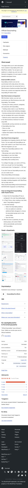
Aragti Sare (4, 370)
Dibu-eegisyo (6, 46)
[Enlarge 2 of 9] (11, 242)
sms (17, 366)
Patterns (17, 437)
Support (3, 444)
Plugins (16, 434)
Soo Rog (4, 36)
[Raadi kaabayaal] (16, 16)
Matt (3, 456)
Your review (4, 394)
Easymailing (7, 33)
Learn (2, 442)
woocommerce (22, 366)
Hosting (3, 434)
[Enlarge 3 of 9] (11, 252)
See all (25, 394)
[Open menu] (25, 2)
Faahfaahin (6, 42)
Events (16, 444)
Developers (4, 447)
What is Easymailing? (6, 313)
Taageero (5, 57)
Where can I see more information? (10, 317)
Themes (17, 432)
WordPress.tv (5, 449)
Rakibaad (5, 50)
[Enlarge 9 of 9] (24, 275)
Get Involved (18, 442)
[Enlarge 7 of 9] (24, 256)
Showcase (17, 429)
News (2, 432)
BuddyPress (5, 462)
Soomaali (7, 468)
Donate (17, 447)
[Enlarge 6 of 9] (24, 234)
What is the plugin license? (8, 308)
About (3, 429)
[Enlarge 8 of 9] (24, 264)
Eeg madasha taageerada (8, 407)
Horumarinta (6, 53)
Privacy (3, 437)
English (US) (24, 360)
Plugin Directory (5, 6)
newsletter (23, 363)
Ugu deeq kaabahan (6, 420)
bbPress (4, 459)
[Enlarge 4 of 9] (11, 264)
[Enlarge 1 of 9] (11, 234)
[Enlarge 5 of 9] (11, 276)
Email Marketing (16, 363)
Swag (17, 449)
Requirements (5, 303)
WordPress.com (6, 454)
